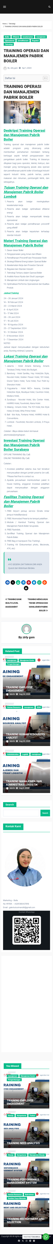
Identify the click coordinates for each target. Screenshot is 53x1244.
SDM (39, 707)
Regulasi (35, 40)
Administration (13, 754)
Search (10, 804)
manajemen (41, 37)
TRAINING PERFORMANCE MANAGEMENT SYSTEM (23, 1181)
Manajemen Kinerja (37, 1155)
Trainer (32, 1115)
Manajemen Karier (27, 660)
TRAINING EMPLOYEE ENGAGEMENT (19, 689)
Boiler (7, 37)
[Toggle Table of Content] (44, 78)
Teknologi (9, 44)
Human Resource (14, 707)
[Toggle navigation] (4, 6)
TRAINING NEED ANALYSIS (23, 1143)
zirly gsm (14, 68)
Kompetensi (21, 1115)
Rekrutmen (29, 1194)
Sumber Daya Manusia (17, 1198)
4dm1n (12, 694)
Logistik (25, 754)
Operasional (9, 40)
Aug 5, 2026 (24, 788)
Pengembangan (13, 664)
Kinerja (10, 1115)
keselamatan (28, 37)
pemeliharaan (23, 40)
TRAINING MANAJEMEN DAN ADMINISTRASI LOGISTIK (24, 783)
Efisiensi (16, 37)
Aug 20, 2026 (24, 741)
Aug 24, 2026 (24, 694)
